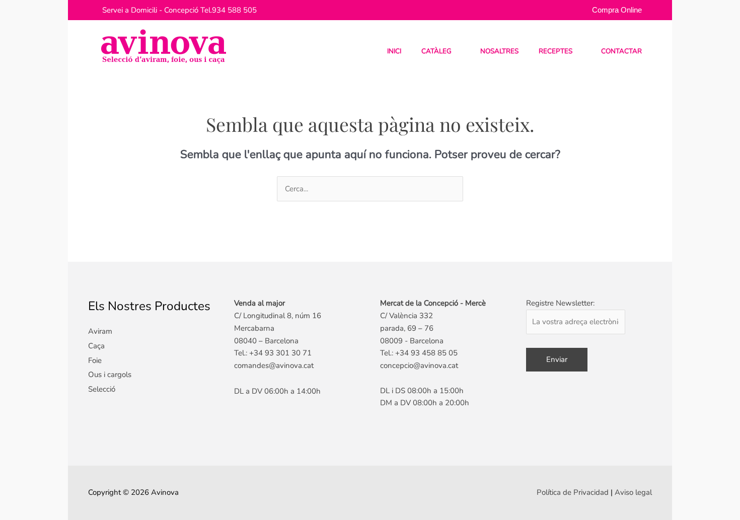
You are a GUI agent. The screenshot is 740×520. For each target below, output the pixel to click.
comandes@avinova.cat (274, 365)
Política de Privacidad (573, 492)
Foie (95, 360)
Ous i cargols (109, 374)
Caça (96, 346)
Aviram (100, 331)
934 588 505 (234, 10)
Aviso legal (633, 492)
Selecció (101, 389)
